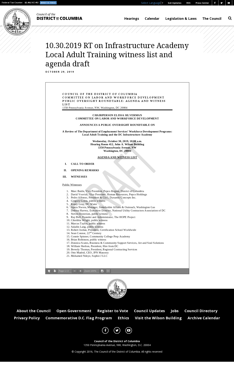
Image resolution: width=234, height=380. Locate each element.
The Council (211, 18)
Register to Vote (112, 310)
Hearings (131, 18)
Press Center (202, 2)
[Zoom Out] (74, 271)
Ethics (123, 317)
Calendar (152, 18)
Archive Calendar (204, 317)
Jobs (175, 310)
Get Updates (174, 2)
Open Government (73, 310)
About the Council (34, 310)
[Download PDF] (102, 271)
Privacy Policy (27, 317)
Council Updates (149, 310)
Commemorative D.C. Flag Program (79, 317)
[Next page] (55, 271)
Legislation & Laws (181, 18)
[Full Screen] (108, 271)
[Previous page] (49, 271)
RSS (188, 2)
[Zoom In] (80, 271)
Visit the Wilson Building (158, 317)
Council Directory (200, 310)
